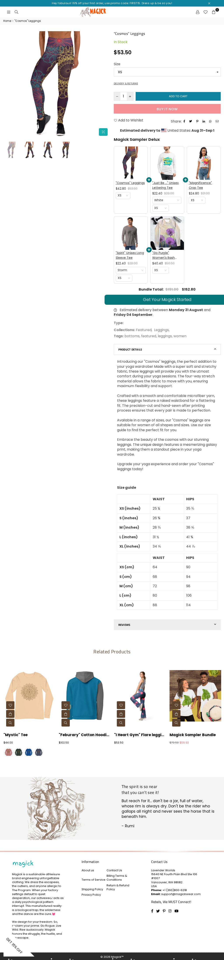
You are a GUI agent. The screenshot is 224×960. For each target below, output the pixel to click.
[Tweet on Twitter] (191, 121)
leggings (165, 336)
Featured (144, 329)
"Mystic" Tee (16, 734)
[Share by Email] (218, 121)
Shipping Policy (92, 889)
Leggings (161, 329)
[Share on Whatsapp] (211, 121)
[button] (123, 195)
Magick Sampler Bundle (193, 734)
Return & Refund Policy (118, 887)
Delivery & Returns (126, 83)
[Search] (16, 12)
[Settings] (197, 12)
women (179, 336)
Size (117, 64)
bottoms (132, 336)
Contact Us (114, 870)
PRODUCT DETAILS (130, 349)
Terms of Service (93, 880)
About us (88, 870)
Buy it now (167, 109)
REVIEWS (124, 625)
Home (7, 21)
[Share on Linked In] (204, 121)
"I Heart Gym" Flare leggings (140, 734)
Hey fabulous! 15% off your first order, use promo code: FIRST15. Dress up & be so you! (112, 3)
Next (106, 84)
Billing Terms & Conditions (117, 878)
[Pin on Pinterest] (198, 121)
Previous (7, 84)
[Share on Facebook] (185, 121)
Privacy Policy (91, 895)
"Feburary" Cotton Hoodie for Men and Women (84, 734)
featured (148, 336)
